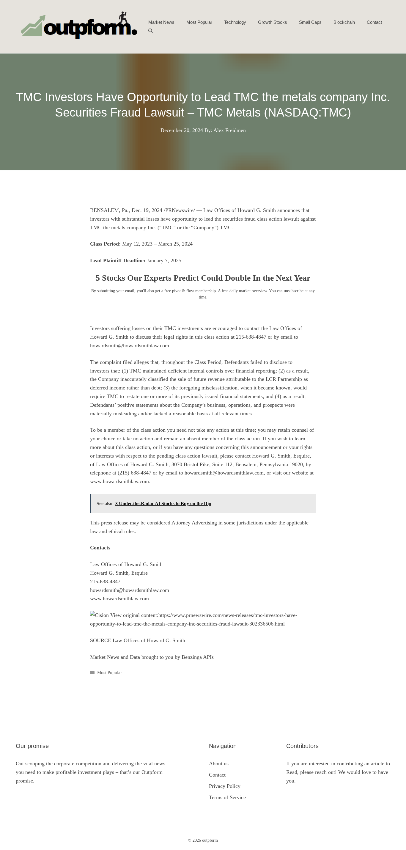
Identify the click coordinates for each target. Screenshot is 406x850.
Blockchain (344, 22)
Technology (235, 22)
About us (219, 763)
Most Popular (199, 22)
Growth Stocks (272, 22)
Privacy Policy (224, 786)
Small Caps (310, 22)
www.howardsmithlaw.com (119, 481)
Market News (161, 22)
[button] (150, 31)
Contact (374, 22)
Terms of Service (227, 797)
